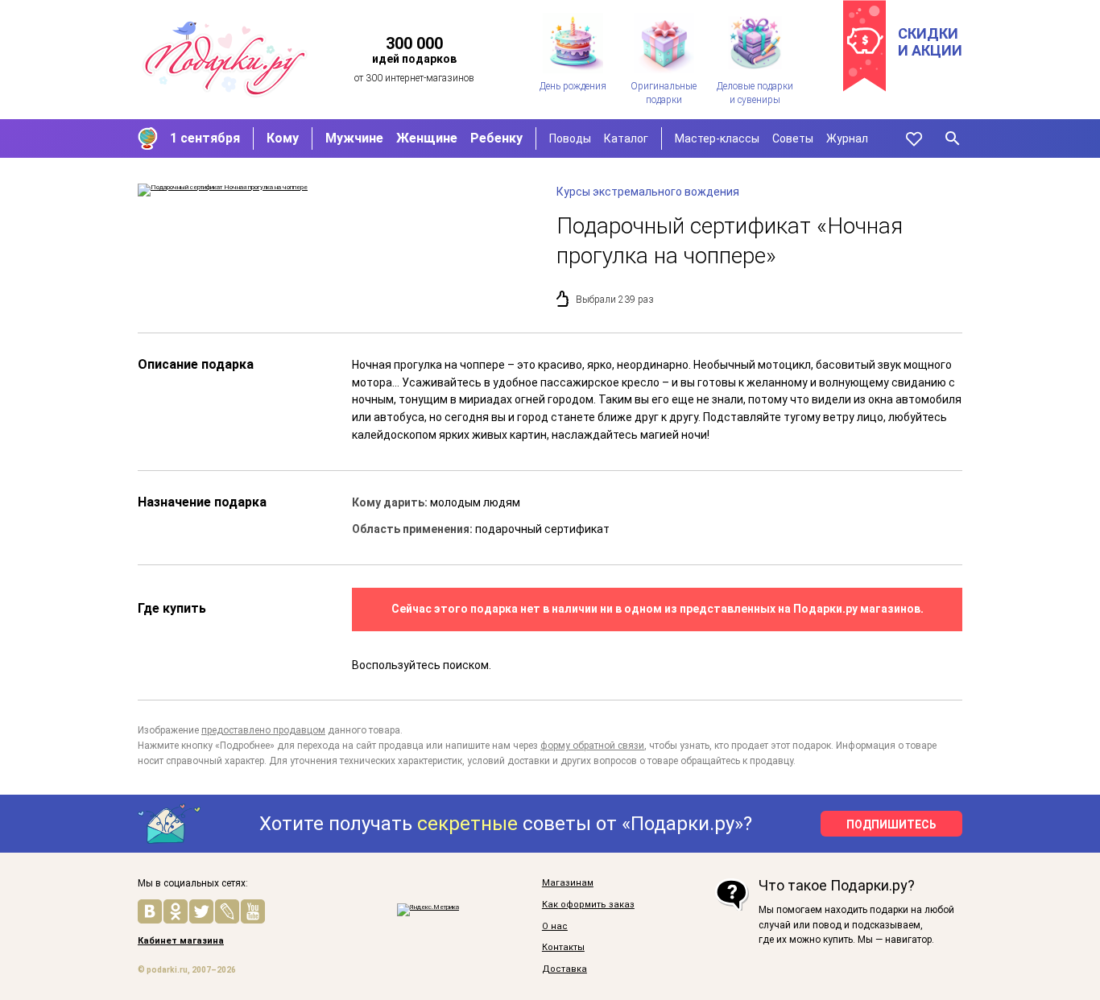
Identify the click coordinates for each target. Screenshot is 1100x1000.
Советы (792, 138)
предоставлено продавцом (263, 730)
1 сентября (205, 138)
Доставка (564, 969)
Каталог (626, 138)
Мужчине (354, 138)
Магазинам (567, 883)
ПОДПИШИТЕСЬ (891, 824)
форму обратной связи (592, 745)
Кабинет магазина (181, 941)
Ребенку (496, 138)
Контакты (563, 947)
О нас (555, 927)
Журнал (847, 138)
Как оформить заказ (588, 905)
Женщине (426, 138)
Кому (283, 138)
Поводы (570, 138)
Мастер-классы (717, 138)
